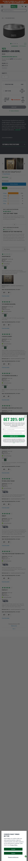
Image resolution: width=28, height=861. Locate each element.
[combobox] (4, 429)
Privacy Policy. (14, 845)
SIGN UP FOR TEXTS (14, 436)
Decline (13, 853)
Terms (14, 442)
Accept (13, 849)
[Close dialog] (25, 416)
